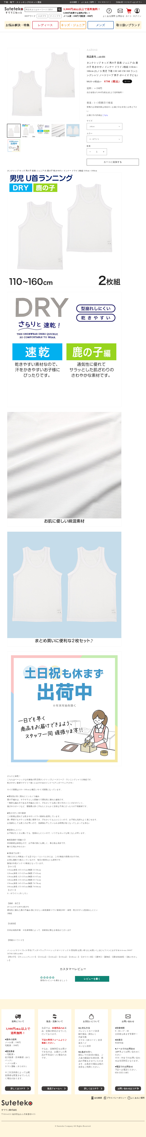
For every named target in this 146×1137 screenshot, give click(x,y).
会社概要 (73, 2)
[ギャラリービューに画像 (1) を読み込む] (14, 130)
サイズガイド (103, 2)
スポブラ (42, 16)
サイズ (89, 121)
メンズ (100, 25)
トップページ (92, 50)
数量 (89, 146)
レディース (45, 25)
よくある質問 (109, 16)
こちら (105, 115)
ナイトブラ (55, 16)
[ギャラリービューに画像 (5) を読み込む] (73, 130)
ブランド (128, 25)
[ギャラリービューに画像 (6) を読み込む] (14, 145)
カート (129, 16)
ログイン (137, 16)
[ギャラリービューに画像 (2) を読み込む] (28, 130)
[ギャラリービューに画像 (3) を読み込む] (43, 130)
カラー (89, 133)
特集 (18, 25)
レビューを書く (92, 979)
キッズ (73, 25)
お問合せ (120, 16)
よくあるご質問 (87, 2)
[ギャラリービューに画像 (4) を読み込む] (58, 130)
